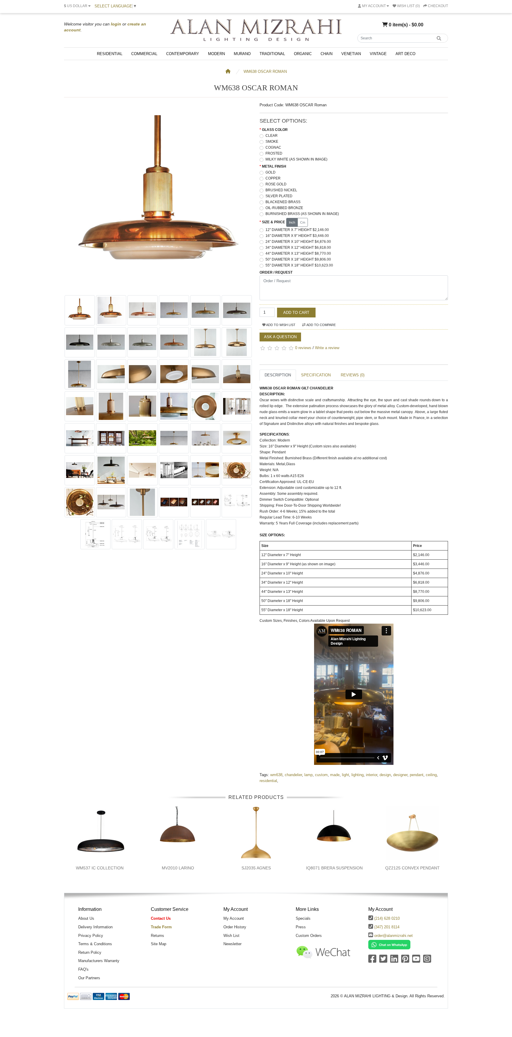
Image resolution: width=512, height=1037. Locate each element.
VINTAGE (378, 54)
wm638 (276, 775)
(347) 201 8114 (386, 927)
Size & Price (273, 222)
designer (400, 775)
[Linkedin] (394, 961)
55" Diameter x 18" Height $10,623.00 (299, 265)
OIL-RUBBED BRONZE (284, 208)
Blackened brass (282, 202)
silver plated (278, 196)
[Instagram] (427, 961)
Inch (292, 222)
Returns (157, 935)
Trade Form (161, 927)
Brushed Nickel (281, 190)
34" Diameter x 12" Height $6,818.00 (298, 247)
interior (371, 775)
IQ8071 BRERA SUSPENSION (334, 868)
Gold (270, 172)
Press (301, 927)
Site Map (158, 944)
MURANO (242, 54)
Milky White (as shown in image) (296, 159)
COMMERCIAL (144, 54)
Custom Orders (309, 935)
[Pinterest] (405, 961)
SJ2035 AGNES (256, 868)
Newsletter (232, 944)
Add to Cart (296, 312)
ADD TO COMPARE (321, 325)
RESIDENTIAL (109, 54)
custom (321, 775)
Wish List (231, 935)
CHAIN (326, 54)
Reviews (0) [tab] (352, 375)
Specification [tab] (316, 375)
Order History (234, 927)
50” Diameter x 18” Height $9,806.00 (298, 259)
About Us (86, 918)
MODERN (216, 54)
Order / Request (276, 272)
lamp (308, 775)
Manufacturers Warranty (98, 961)
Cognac (273, 147)
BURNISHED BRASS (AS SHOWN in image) (302, 214)
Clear (271, 136)
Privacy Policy (90, 935)
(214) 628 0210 (387, 918)
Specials (303, 918)
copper (273, 178)
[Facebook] (372, 961)
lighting (357, 775)
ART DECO (405, 54)
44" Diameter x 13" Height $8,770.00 (298, 253)
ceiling (431, 775)
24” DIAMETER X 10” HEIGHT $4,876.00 (298, 242)
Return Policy (89, 952)
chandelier (293, 775)
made (335, 775)
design (385, 775)
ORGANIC (303, 54)
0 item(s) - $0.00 (405, 24)
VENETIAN (351, 54)
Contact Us (161, 918)
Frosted (273, 153)
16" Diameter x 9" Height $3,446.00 (297, 236)
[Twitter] (383, 961)
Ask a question (280, 337)
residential (268, 780)
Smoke (271, 141)
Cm (302, 222)
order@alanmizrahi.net (393, 935)
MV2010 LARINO (178, 868)
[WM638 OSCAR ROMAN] (158, 289)
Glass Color (275, 130)
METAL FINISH (274, 166)
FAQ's (83, 969)
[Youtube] (416, 961)
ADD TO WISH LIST (280, 325)
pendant (416, 775)
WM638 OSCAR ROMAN (265, 71)
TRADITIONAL (272, 54)
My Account (233, 918)
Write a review (327, 348)
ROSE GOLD (276, 184)
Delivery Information (95, 927)
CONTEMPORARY (182, 54)
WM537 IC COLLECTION (100, 868)
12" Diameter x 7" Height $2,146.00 (297, 230)
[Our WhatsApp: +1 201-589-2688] (389, 944)
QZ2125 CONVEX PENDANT (412, 868)
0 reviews (303, 348)
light (345, 775)
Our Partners (89, 978)
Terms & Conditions (95, 944)
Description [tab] (278, 375)
